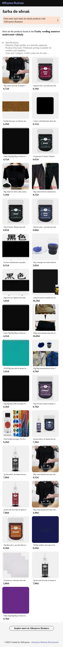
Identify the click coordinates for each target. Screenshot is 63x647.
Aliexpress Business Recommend (44, 642)
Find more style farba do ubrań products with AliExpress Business (24, 20)
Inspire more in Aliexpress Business (31, 628)
